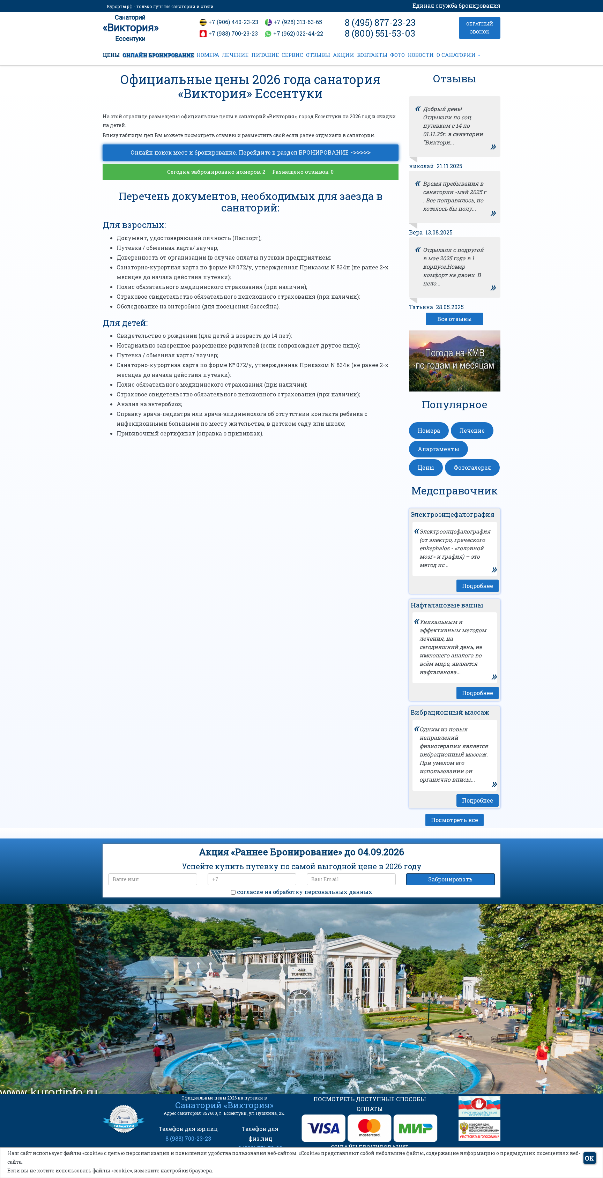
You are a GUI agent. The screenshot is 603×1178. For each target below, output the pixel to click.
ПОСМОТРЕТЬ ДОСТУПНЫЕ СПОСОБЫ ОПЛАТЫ (369, 1103)
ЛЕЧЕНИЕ (235, 54)
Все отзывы (454, 318)
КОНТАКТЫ (372, 54)
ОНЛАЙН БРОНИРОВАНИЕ (158, 54)
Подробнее (477, 585)
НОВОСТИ (421, 54)
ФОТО (397, 54)
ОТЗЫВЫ (318, 54)
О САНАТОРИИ (457, 54)
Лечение (472, 430)
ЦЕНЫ (111, 54)
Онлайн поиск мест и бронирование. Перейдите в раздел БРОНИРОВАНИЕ (251, 151)
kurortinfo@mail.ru (217, 1045)
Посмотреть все (454, 819)
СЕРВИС (292, 54)
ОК (589, 1158)
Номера (429, 430)
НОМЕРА (207, 54)
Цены (426, 467)
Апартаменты (438, 449)
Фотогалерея (472, 467)
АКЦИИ (343, 54)
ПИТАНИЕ (265, 54)
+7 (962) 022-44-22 (298, 33)
